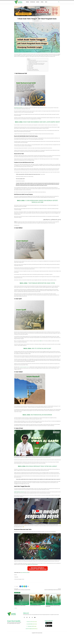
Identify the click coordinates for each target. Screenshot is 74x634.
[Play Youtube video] (37, 443)
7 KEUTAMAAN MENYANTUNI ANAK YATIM (41, 283)
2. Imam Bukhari (30, 65)
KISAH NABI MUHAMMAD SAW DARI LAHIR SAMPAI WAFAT (41, 122)
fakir (26, 457)
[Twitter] (22, 586)
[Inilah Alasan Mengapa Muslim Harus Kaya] (37, 599)
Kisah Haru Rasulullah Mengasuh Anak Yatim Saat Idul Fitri (53, 589)
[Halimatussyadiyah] (32, 20)
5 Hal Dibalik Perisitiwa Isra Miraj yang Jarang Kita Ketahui (22, 589)
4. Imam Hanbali (30, 67)
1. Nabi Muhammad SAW (32, 60)
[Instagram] (27, 617)
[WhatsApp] (24, 586)
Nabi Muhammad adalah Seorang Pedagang (36, 64)
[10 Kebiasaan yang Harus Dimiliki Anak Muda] (21, 599)
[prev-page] (14, 608)
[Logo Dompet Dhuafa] (18, 2)
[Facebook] (20, 586)
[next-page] (16, 608)
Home (35, 17)
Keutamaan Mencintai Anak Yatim (33, 70)
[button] (59, 2)
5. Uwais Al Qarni (30, 68)
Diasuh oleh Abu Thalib (33, 62)
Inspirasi (38, 17)
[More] (28, 586)
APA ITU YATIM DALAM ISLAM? (41, 348)
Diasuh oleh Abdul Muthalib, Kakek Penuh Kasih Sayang (38, 61)
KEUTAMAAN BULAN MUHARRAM (41, 415)
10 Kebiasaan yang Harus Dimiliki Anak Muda (19, 605)
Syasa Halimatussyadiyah (25, 572)
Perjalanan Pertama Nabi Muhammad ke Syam (37, 63)
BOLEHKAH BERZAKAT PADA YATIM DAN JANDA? (41, 466)
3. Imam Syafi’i (30, 66)
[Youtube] (35, 617)
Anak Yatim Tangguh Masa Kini (33, 69)
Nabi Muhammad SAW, (18, 107)
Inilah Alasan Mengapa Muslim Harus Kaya (35, 605)
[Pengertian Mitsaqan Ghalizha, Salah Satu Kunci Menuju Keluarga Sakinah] (53, 599)
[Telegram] (26, 586)
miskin (40, 340)
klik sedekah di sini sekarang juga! (32, 564)
